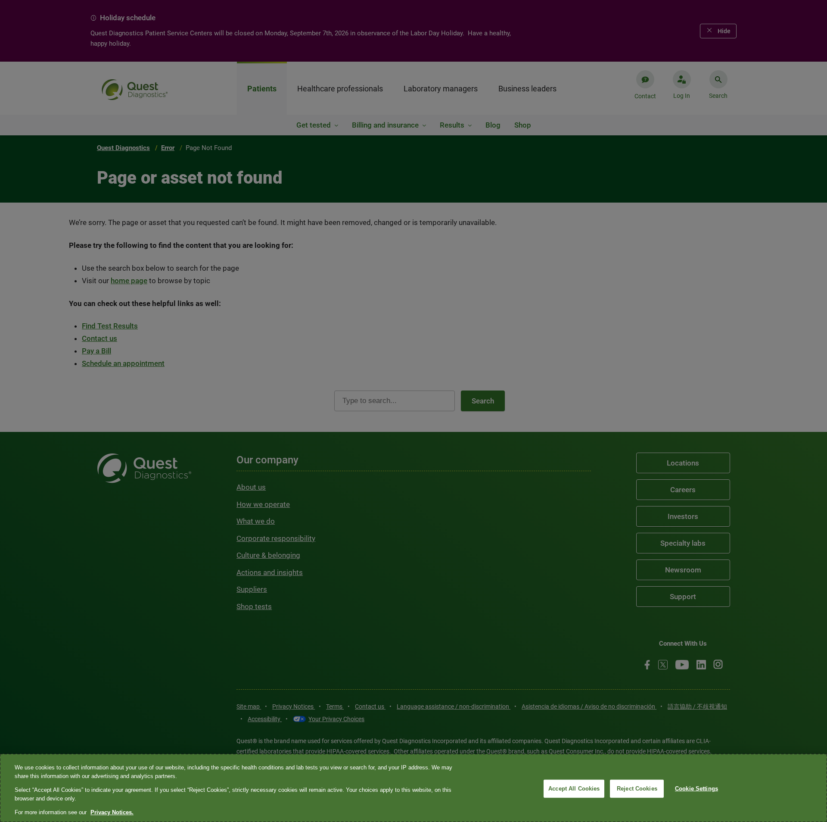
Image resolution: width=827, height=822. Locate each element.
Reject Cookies (637, 788)
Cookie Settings (696, 788)
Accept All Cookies (574, 788)
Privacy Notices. (112, 812)
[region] (413, 788)
